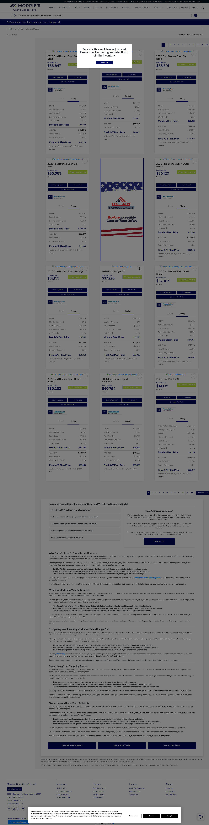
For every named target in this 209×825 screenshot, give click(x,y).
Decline (151, 816)
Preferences (133, 816)
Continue (104, 62)
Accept (169, 816)
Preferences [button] (48, 818)
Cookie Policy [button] (95, 816)
